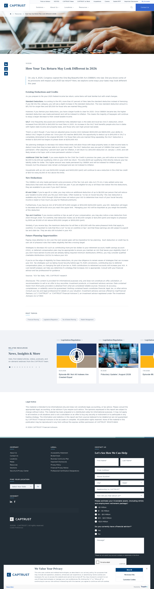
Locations (68, 7)
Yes (99, 530)
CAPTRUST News (68, 1)
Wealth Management (87, 319)
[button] (147, 568)
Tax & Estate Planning (69, 319)
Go (38, 486)
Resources (83, 7)
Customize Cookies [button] (129, 580)
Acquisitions (97, 1)
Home (10, 13)
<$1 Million (102, 507)
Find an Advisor (45, 1)
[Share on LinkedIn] (6, 64)
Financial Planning (33, 319)
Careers (107, 1)
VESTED (56, 1)
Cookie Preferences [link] (16, 527)
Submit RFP (117, 1)
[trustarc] (144, 587)
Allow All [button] (129, 570)
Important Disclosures (131, 1)
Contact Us (145, 7)
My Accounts (146, 1)
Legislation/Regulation (51, 319)
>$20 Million (103, 521)
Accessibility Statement (59, 453)
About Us (54, 7)
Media (12, 462)
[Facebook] (14, 502)
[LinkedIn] (11, 502)
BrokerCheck (55, 456)
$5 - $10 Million (104, 514)
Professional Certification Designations (65, 471)
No (99, 534)
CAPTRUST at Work (83, 1)
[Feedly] (6, 73)
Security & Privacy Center (19, 471)
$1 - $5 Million (103, 511)
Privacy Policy (10, 587)
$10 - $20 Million (105, 518)
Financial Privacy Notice (59, 468)
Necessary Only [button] (129, 575)
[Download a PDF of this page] (6, 69)
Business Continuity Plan (60, 459)
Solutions (39, 7)
